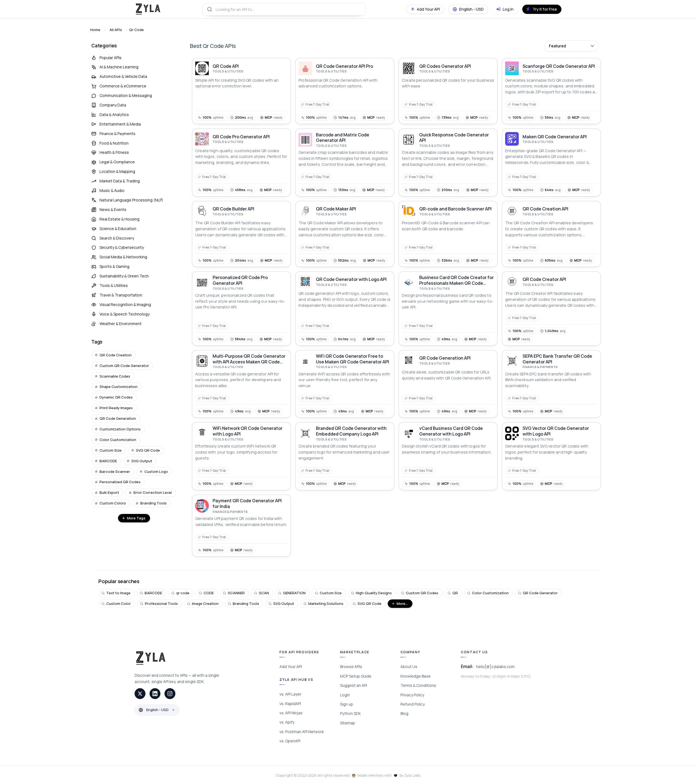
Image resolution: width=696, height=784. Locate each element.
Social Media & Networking (123, 256)
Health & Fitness (114, 152)
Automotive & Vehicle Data (123, 76)
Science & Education (118, 228)
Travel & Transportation (121, 295)
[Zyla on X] (140, 693)
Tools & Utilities (114, 285)
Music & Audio (112, 190)
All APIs (116, 29)
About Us (408, 666)
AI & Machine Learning (119, 66)
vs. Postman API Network (301, 731)
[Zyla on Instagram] (169, 693)
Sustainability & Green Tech (124, 275)
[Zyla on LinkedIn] (155, 693)
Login (345, 694)
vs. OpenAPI (289, 740)
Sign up (346, 704)
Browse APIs (351, 666)
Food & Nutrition (114, 143)
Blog (404, 713)
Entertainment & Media (120, 124)
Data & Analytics (114, 114)
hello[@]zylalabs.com (495, 666)
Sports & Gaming (114, 266)
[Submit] (209, 9)
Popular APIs (111, 57)
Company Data (113, 105)
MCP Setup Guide (355, 676)
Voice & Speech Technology (125, 314)
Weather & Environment (121, 323)
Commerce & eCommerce (123, 85)
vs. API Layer (290, 694)
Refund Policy (412, 704)
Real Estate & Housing (119, 219)
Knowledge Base (415, 676)
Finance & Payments (117, 133)
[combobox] (284, 9)
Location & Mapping (117, 171)
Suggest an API (353, 685)
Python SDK (350, 713)
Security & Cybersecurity (122, 247)
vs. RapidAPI (290, 703)
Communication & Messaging (126, 95)
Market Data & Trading (120, 180)
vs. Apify (286, 722)
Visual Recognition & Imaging (125, 304)
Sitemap (347, 722)
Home (95, 29)
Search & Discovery (117, 238)
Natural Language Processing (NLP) (131, 200)
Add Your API (290, 666)
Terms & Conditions (418, 685)
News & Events (113, 209)
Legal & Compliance (117, 161)
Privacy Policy (412, 694)
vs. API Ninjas (291, 712)
